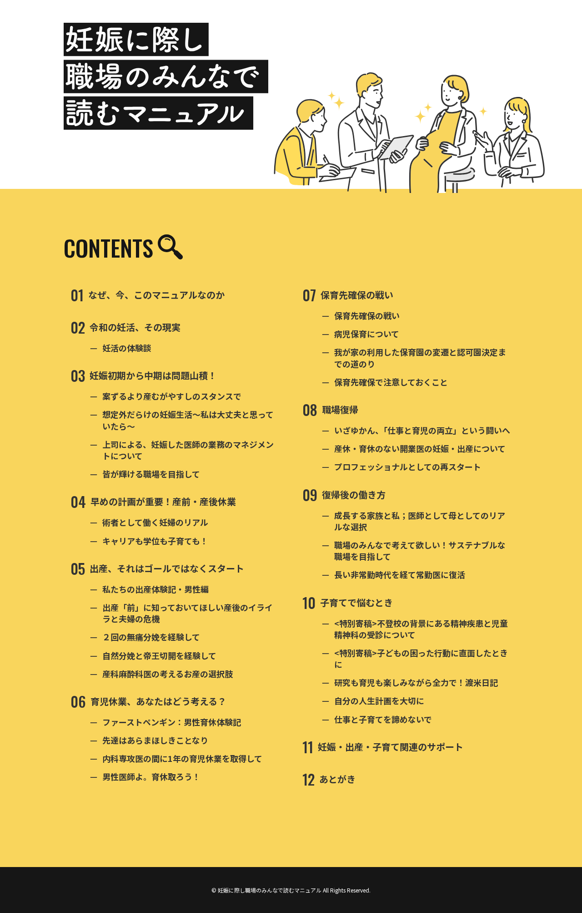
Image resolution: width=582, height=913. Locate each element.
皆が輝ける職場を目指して (151, 474)
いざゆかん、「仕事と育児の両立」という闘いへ (422, 430)
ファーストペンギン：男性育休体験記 (171, 722)
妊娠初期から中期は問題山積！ (143, 375)
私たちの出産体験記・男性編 (155, 589)
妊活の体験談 (126, 348)
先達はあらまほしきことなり (155, 740)
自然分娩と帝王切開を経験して (159, 655)
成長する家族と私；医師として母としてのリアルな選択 (419, 521)
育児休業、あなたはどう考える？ (148, 701)
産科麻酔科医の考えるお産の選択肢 (167, 674)
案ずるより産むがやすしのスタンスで (171, 396)
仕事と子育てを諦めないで (383, 719)
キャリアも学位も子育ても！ (155, 541)
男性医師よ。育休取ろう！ (151, 776)
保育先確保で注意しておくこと (391, 382)
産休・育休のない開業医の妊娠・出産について (420, 448)
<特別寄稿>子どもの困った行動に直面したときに (421, 658)
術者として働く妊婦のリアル (155, 522)
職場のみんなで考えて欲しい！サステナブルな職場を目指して (420, 550)
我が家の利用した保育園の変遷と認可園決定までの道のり (420, 357)
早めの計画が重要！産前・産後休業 (153, 501)
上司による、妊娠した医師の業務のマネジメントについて (188, 450)
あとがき (329, 779)
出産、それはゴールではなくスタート (157, 568)
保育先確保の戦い (347, 294)
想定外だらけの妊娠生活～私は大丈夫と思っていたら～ (188, 419)
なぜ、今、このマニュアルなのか (147, 294)
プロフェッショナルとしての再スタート (407, 466)
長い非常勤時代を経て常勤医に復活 (399, 574)
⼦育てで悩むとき (347, 602)
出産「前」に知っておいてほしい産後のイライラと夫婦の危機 (187, 612)
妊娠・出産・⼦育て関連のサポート (382, 746)
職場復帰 (330, 409)
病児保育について (366, 334)
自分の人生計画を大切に (379, 700)
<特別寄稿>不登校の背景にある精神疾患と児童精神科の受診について (421, 628)
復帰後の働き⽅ (344, 494)
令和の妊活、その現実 (125, 327)
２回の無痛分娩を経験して (151, 637)
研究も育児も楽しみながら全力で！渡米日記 (416, 682)
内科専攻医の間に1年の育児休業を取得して (182, 758)
